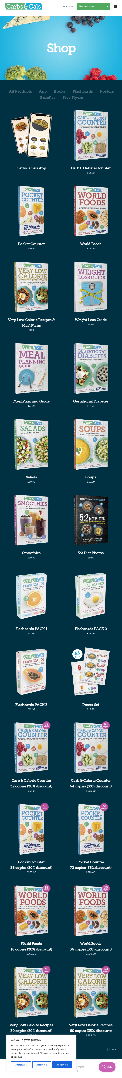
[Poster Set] (90, 672)
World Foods (90, 244)
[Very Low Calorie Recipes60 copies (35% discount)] (90, 992)
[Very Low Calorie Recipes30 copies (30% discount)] (31, 992)
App (43, 91)
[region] (41, 1053)
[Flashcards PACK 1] (31, 596)
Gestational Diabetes (90, 401)
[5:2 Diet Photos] (90, 520)
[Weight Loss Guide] (90, 287)
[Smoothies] (31, 520)
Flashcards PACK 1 (31, 628)
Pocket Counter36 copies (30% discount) (31, 865)
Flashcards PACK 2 (91, 628)
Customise (21, 1064)
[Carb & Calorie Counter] (90, 135)
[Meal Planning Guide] (31, 368)
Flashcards (83, 91)
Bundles (47, 97)
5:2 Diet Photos (90, 553)
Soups (90, 477)
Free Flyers (72, 97)
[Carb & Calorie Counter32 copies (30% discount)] (31, 747)
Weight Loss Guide (91, 319)
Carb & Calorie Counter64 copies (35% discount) (91, 783)
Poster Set (90, 704)
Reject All (41, 1064)
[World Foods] (90, 211)
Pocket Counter (31, 244)
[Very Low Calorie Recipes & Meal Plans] (31, 287)
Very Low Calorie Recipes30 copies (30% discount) (31, 1028)
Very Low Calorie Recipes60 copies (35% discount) (90, 1028)
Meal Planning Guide (31, 401)
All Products (20, 91)
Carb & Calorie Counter (91, 168)
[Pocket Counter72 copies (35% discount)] (90, 829)
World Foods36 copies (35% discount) (91, 946)
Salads (31, 477)
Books (60, 91)
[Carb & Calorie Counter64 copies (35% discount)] (90, 747)
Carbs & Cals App (31, 168)
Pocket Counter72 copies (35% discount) (90, 865)
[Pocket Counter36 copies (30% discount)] (31, 829)
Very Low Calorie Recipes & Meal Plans (31, 322)
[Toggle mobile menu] (115, 6)
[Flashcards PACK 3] (31, 672)
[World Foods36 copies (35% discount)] (90, 910)
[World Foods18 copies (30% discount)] (31, 910)
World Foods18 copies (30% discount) (31, 946)
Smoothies (31, 553)
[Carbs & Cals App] (31, 135)
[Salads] (31, 444)
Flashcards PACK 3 (31, 704)
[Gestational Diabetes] (90, 368)
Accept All (62, 1064)
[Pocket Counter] (31, 211)
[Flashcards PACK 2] (90, 596)
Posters (107, 91)
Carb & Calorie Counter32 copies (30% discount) (31, 783)
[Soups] (90, 444)
